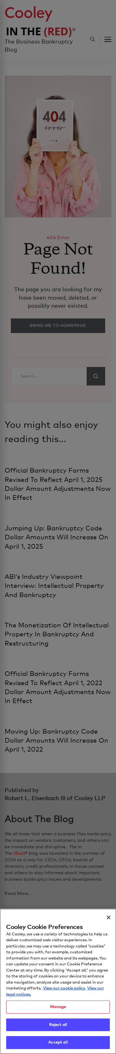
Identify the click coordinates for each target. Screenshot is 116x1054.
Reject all (58, 1025)
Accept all (57, 1042)
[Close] (108, 917)
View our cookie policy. (64, 988)
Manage (58, 1007)
